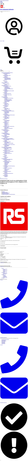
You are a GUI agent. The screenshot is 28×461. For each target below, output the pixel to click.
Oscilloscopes (6, 164)
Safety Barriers (6, 157)
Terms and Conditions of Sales (5, 339)
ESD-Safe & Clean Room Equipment (9, 151)
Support (3, 268)
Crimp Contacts (6, 117)
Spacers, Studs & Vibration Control (7, 94)
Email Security (3, 342)
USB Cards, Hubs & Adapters (8, 149)
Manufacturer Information (5, 193)
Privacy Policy (3, 341)
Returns (4, 271)
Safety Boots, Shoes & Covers (8, 153)
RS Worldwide (7, 0)
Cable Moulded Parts (7, 87)
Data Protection (3, 340)
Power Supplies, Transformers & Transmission (7, 138)
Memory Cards (6, 148)
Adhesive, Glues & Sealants (6, 73)
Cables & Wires (5, 92)
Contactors (6, 98)
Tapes (4, 80)
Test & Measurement (4, 158)
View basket (1, 178)
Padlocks (6, 155)
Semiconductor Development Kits (8, 128)
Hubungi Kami (2, 266)
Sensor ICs (6, 124)
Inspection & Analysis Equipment (7, 161)
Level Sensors (6, 106)
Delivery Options (5, 273)
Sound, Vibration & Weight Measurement (8, 173)
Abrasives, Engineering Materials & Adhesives (7, 72)
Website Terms (3, 343)
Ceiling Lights (6, 108)
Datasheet (3, 191)
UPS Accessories (7, 142)
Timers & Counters (7, 101)
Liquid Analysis (6, 163)
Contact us (1, 2)
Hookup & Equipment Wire (8, 93)
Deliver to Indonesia (2, 0)
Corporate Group (5, 277)
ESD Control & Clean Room (6, 150)
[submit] (9, 11)
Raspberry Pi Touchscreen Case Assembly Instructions (8, 194)
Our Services (3, 272)
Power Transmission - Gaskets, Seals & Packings (8, 144)
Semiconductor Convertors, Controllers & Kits (8, 126)
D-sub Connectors (7, 111)
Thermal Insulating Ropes (8, 78)
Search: (1, 11)
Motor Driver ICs (7, 123)
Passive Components (5, 114)
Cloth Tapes (6, 81)
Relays (4, 119)
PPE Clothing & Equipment (6, 152)
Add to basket (2, 254)
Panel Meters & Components (8, 99)
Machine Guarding (7, 104)
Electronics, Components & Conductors (6, 110)
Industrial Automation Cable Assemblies (9, 90)
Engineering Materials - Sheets (6, 75)
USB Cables (6, 91)
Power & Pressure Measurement (7, 171)
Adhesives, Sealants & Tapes (5, 82)
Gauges (5, 168)
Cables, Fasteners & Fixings (5, 85)
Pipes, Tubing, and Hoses (6, 136)
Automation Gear (5, 97)
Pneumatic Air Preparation (6, 133)
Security (4, 154)
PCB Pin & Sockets (7, 118)
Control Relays (6, 103)
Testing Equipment (5, 175)
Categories (2, 70)
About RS (3, 274)
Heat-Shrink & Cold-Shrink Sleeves (9, 88)
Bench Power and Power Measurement (7, 159)
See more (6, 74)
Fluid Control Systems (5, 105)
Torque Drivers (6, 131)
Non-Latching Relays (7, 120)
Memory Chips (6, 127)
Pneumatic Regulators (7, 134)
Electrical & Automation (4, 96)
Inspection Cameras (7, 162)
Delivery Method (5, 270)
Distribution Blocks (7, 112)
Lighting (4, 107)
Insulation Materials (5, 77)
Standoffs (6, 95)
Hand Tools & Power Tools (5, 129)
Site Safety (4, 156)
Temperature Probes (7, 169)
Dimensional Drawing (5, 192)
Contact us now (2, 262)
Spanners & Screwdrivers (6, 130)
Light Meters (6, 166)
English (1, 1)
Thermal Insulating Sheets (8, 79)
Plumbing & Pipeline (4, 135)
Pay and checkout (5, 178)
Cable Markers (6, 86)
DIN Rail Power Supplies (8, 141)
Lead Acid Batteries (7, 139)
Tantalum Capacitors (7, 115)
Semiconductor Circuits (6, 122)
